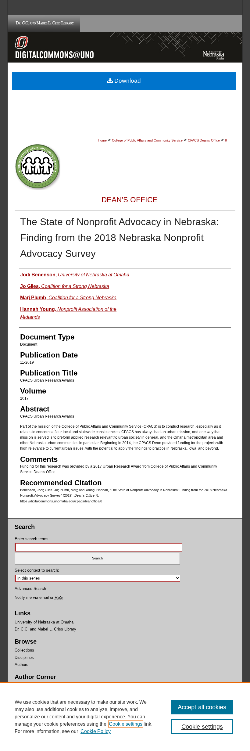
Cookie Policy (95, 731)
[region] (125, 716)
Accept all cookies (202, 707)
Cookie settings (125, 724)
